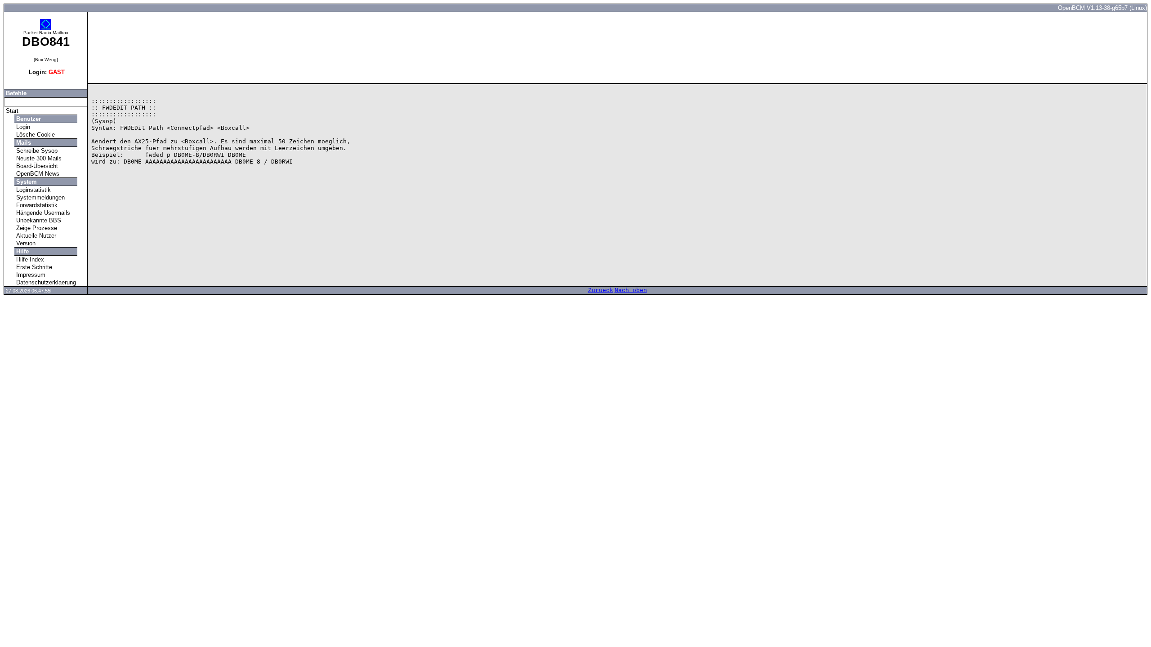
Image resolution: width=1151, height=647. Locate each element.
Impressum (29, 274)
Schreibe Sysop (36, 150)
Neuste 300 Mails (38, 158)
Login (22, 127)
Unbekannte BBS (37, 220)
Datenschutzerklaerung (45, 282)
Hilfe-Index (29, 259)
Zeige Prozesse (35, 228)
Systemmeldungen (39, 197)
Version (25, 243)
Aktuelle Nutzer (35, 235)
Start (11, 110)
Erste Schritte (33, 267)
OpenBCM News (36, 173)
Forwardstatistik (36, 205)
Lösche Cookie (34, 134)
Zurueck (600, 290)
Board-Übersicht (36, 166)
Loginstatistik (32, 189)
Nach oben (631, 290)
